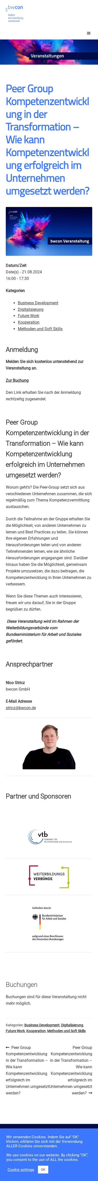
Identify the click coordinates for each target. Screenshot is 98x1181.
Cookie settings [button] (21, 1169)
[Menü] (84, 33)
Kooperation (28, 322)
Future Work (28, 315)
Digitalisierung (30, 309)
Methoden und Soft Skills (40, 328)
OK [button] (43, 1169)
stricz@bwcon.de (21, 707)
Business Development (38, 303)
